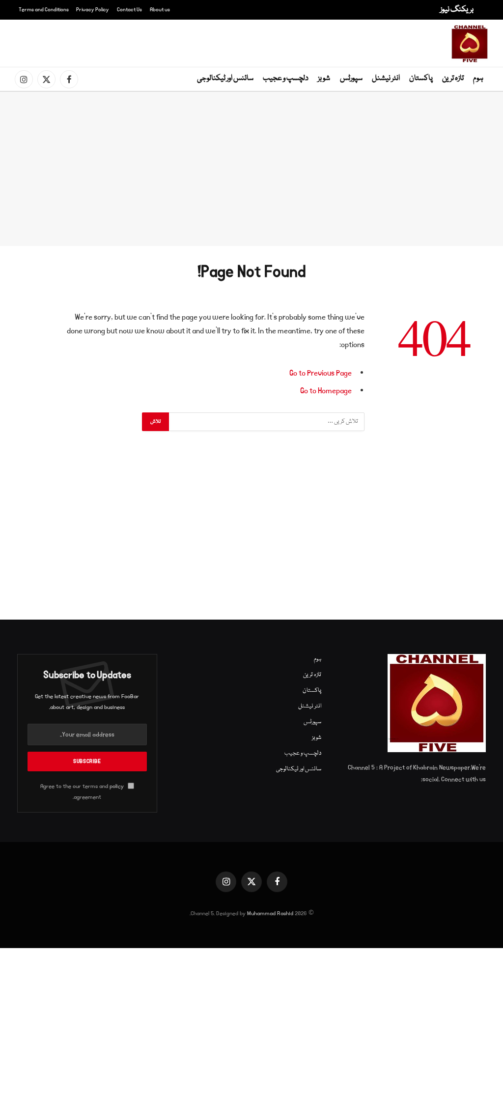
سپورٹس (351, 78)
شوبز (324, 78)
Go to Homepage (326, 390)
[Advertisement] (253, 42)
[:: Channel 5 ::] (469, 43)
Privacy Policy (92, 10)
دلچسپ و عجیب (285, 78)
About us (160, 10)
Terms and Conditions (44, 10)
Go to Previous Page (320, 373)
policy (117, 786)
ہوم (478, 78)
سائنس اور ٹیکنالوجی (225, 78)
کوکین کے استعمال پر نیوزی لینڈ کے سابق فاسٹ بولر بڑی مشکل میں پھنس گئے (324, 8)
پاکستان (421, 78)
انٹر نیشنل (386, 78)
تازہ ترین (453, 78)
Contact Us (129, 10)
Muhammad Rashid (270, 913)
